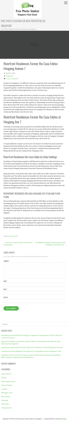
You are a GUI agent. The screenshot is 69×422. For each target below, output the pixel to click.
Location (4, 389)
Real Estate (5, 404)
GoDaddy (63, 419)
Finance (4, 378)
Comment (7, 261)
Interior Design (6, 385)
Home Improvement (8, 381)
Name (5, 281)
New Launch (14, 236)
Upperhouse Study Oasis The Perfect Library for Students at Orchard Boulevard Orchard (32, 347)
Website (6, 297)
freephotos (9, 76)
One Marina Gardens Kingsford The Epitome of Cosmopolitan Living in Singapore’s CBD (31, 351)
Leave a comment (12, 79)
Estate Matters (6, 374)
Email (5, 289)
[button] (66, 2)
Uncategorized (6, 408)
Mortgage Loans (6, 393)
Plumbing (4, 400)
